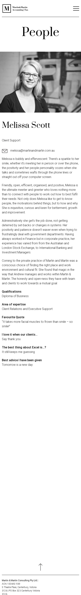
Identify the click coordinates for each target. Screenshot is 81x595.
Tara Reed (71, 428)
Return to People (40, 459)
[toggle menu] (76, 9)
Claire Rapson (12, 428)
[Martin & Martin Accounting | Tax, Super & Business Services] (15, 12)
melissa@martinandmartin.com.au (32, 150)
